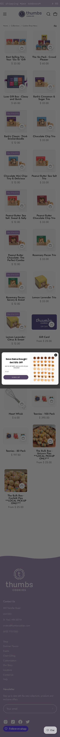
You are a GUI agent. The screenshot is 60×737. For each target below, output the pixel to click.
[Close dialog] (55, 355)
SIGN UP (16, 377)
